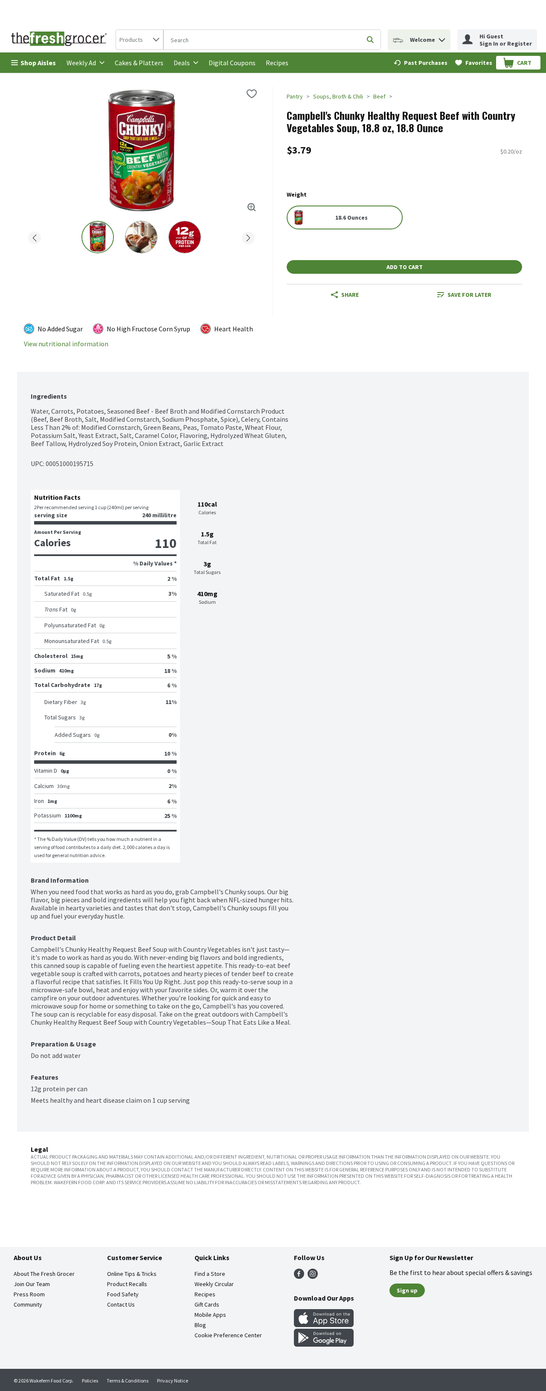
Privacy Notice (172, 1380)
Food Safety (123, 1294)
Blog (200, 1325)
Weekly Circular (214, 1284)
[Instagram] (313, 1276)
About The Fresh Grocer (44, 1274)
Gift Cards (207, 1304)
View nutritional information (66, 344)
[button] (442, 38)
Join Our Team (32, 1284)
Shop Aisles (38, 62)
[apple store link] (324, 1324)
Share (350, 294)
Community (28, 1304)
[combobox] (139, 39)
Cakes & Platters (139, 62)
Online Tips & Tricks (132, 1274)
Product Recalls (127, 1284)
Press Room (29, 1294)
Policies (90, 1380)
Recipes (277, 62)
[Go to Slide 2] (141, 237)
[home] (60, 39)
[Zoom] (251, 207)
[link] (420, 62)
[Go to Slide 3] (184, 237)
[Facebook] (299, 1276)
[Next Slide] (248, 236)
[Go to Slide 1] (97, 237)
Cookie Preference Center (228, 1335)
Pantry (295, 96)
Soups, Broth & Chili (338, 96)
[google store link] (324, 1344)
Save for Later (469, 294)
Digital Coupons (232, 62)
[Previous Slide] (34, 236)
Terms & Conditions (127, 1380)
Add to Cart (404, 267)
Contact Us (121, 1304)
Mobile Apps (210, 1315)
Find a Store (210, 1274)
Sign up (407, 1290)
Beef (379, 96)
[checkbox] (252, 94)
